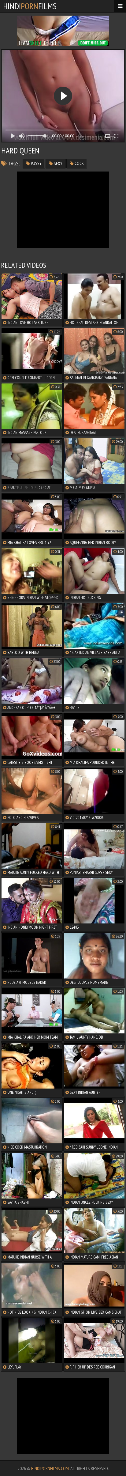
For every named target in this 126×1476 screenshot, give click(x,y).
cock (79, 163)
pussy (36, 163)
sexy (57, 163)
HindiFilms (30, 6)
